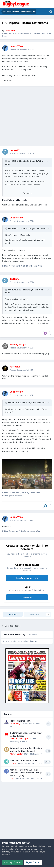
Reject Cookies (32, 862)
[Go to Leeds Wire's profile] (5, 48)
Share (14, 614)
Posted (22, 50)
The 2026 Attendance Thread (24, 760)
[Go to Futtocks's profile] (5, 368)
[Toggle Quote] (6, 161)
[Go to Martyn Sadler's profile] (6, 749)
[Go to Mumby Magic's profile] (5, 346)
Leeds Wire (37, 161)
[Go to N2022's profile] (6, 761)
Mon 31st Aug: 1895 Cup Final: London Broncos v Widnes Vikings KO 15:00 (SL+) (26, 773)
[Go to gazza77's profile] (5, 152)
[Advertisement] (27, 116)
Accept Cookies (14, 862)
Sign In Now (27, 597)
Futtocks (35, 402)
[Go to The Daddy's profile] (6, 722)
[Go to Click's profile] (6, 771)
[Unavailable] (27, 474)
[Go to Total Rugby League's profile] (6, 734)
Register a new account (27, 578)
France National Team (20, 721)
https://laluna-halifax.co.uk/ (14, 200)
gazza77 (36, 228)
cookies (20, 846)
